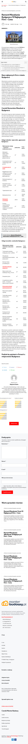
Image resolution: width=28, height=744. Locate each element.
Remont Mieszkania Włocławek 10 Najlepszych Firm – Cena (13, 534)
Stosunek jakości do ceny (6, 398)
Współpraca (4, 651)
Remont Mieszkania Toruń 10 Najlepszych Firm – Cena (13, 512)
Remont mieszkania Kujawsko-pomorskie (11, 10)
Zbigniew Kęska (14, 384)
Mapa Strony (4, 653)
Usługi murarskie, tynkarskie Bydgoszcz (12, 69)
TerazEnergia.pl (5, 729)
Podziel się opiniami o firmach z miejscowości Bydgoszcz (14, 70)
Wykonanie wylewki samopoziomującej (7, 287)
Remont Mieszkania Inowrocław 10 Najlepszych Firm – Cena (13, 581)
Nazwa (4, 461)
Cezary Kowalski (6, 680)
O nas (3, 642)
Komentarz (5, 443)
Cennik (3, 714)
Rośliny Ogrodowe (6, 723)
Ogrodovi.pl (4, 726)
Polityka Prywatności (6, 662)
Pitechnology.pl (14, 735)
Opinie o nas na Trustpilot (7, 706)
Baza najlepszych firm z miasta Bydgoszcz (11, 64)
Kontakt (3, 645)
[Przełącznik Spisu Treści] (24, 62)
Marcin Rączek (5, 683)
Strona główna (4, 5)
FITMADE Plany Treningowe (8, 659)
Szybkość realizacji (19, 398)
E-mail (4, 469)
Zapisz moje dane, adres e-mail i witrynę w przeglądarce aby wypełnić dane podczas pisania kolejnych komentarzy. (14, 487)
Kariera (3, 648)
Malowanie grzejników (5, 199)
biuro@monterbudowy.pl (7, 617)
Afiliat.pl (9, 737)
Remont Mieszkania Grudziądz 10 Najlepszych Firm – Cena (13, 557)
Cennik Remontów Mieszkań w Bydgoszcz (11, 66)
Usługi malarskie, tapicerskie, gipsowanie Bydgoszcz (14, 67)
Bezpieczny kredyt (6, 720)
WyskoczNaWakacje (6, 656)
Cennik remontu (5, 717)
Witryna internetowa (7, 477)
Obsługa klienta (3, 410)
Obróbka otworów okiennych (6, 267)
